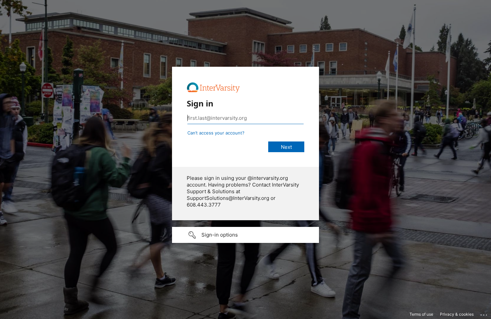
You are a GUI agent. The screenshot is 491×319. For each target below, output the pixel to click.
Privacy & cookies (457, 314)
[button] (245, 235)
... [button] (484, 313)
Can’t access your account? (215, 132)
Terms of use (421, 314)
